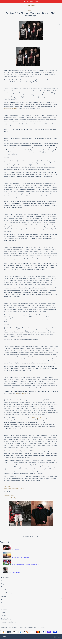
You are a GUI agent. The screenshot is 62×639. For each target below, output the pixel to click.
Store (2, 581)
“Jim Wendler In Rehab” (11, 108)
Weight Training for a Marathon (20, 557)
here (17, 393)
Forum (3, 606)
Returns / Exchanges (7, 593)
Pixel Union (31, 627)
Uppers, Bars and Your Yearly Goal (13, 488)
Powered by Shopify (39, 627)
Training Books (8, 486)
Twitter (3, 612)
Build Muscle (15, 549)
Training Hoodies (9, 495)
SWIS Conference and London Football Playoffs (25, 564)
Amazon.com (25, 393)
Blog (2, 584)
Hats (5, 493)
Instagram (4, 609)
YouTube (3, 615)
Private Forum (5, 587)
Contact (3, 596)
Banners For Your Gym (10, 498)
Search (3, 603)
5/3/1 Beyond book (37, 418)
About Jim (4, 590)
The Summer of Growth (14, 572)
